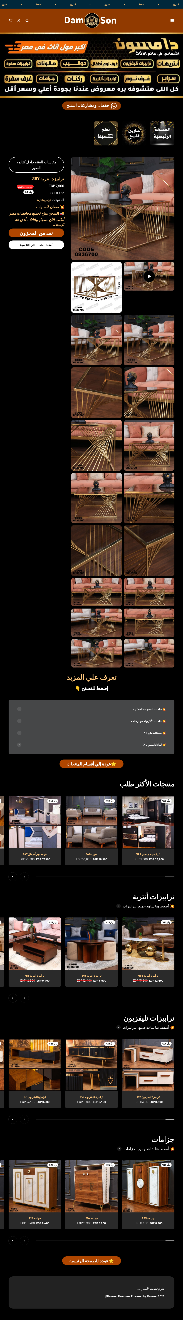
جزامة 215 (35, 1218)
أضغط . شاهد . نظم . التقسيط (36, 245)
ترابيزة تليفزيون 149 (91, 1096)
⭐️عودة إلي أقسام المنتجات (91, 763)
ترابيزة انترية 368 (92, 975)
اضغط (83, 4)
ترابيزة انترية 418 (34, 975)
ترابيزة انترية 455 (148, 975)
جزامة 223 (148, 1218)
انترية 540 (91, 854)
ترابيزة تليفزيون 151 (35, 1096)
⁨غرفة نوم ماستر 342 (148, 854)
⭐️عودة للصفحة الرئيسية (91, 1260)
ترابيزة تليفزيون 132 (148, 1096)
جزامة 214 (91, 1218)
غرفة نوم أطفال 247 (35, 854)
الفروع (117, 4)
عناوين (152, 4)
